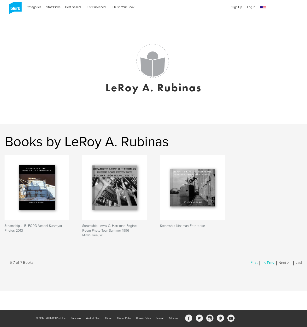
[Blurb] (14, 9)
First (254, 262)
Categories (34, 7)
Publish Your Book (123, 7)
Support (160, 318)
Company (76, 318)
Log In (251, 7)
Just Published (96, 7)
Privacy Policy (124, 318)
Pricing (108, 318)
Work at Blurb (93, 318)
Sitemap (173, 318)
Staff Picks (53, 7)
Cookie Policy (143, 318)
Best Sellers (73, 7)
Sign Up (236, 7)
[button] (263, 8)
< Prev (269, 262)
